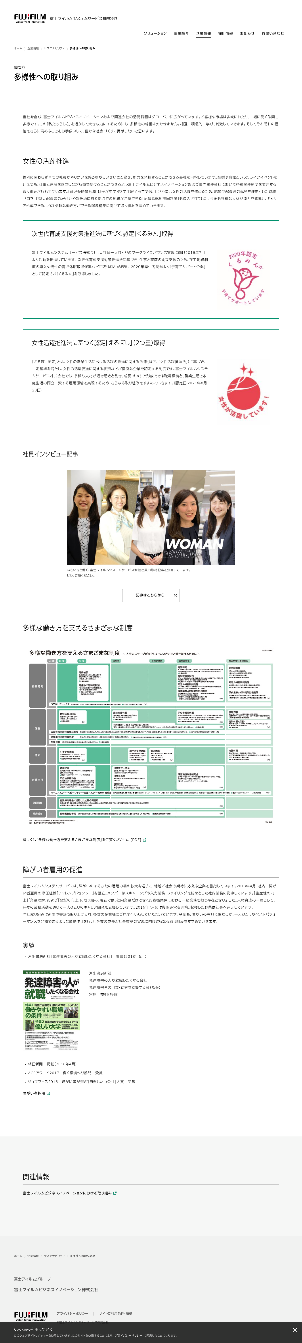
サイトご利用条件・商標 (116, 1313)
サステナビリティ (54, 48)
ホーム (18, 48)
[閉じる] (295, 1329)
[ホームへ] (77, 18)
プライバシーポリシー (128, 1336)
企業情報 (33, 48)
